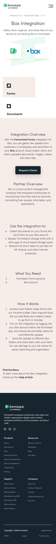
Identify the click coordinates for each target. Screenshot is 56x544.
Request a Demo (28, 170)
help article (26, 377)
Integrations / (32, 16)
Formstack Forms (24, 139)
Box (12, 150)
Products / (16, 16)
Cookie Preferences (36, 496)
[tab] (19, 87)
